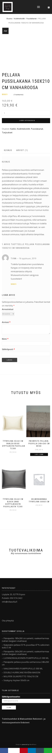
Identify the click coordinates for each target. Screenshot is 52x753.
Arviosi (6, 322)
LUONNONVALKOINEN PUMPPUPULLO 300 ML (26, 658)
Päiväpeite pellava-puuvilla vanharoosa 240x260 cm (25, 663)
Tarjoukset (7, 132)
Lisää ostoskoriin (27, 120)
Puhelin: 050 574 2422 (12, 598)
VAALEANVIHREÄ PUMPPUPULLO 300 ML (23, 668)
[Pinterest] (24, 750)
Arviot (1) (22, 150)
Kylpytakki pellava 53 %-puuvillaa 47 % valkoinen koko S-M (25, 646)
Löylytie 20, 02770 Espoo (13, 594)
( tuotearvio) (18, 95)
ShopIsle (19, 744)
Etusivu (9, 18)
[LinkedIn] (32, 750)
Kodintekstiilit (19, 18)
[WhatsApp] (48, 750)
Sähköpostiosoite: (11, 696)
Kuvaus (8, 150)
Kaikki (13, 128)
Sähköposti (8, 349)
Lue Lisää (39, 454)
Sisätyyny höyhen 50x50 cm (16, 680)
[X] (14, 750)
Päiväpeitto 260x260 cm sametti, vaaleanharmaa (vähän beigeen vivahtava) (25, 653)
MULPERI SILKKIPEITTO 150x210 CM (21, 676)
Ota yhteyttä (8, 620)
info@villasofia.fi (9, 601)
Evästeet (25, 722)
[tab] (8, 150)
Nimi (5, 339)
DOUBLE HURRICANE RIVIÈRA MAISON (22, 672)
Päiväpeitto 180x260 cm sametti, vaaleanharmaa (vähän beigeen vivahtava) (25, 639)
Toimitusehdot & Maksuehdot (17, 718)
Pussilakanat (31, 18)
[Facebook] (4, 750)
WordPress (32, 744)
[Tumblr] (40, 750)
